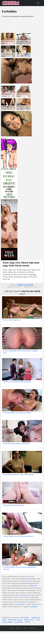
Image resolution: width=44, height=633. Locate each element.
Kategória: (13, 285)
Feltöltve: (10, 287)
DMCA (25, 628)
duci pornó (26, 595)
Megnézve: (28, 287)
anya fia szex (31, 579)
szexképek (33, 607)
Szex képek (24, 618)
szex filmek (19, 604)
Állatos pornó (29, 620)
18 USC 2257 (19, 628)
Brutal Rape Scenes (15, 620)
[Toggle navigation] (38, 3)
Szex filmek (18, 622)
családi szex (32, 586)
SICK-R (27, 622)
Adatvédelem (32, 628)
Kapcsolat (11, 628)
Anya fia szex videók (25, 285)
